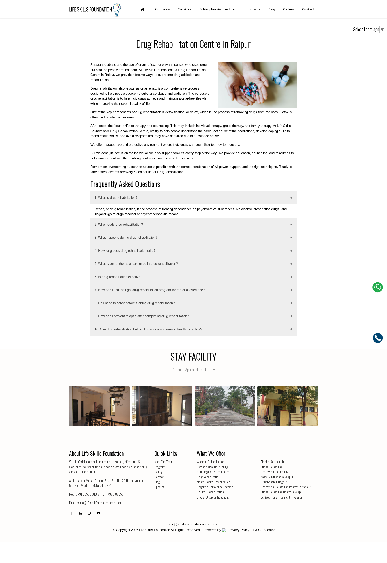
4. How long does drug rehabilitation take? (125, 251)
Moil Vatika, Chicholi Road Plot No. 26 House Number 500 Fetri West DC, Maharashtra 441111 (106, 483)
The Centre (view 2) (287, 402)
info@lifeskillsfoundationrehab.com (100, 502)
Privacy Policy (238, 530)
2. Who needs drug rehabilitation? (119, 224)
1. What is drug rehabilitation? (116, 197)
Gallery (288, 9)
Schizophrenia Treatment (218, 9)
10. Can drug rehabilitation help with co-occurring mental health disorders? (148, 329)
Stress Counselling (271, 466)
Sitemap (269, 530)
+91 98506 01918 (89, 494)
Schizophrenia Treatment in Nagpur (281, 496)
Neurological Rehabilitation (213, 471)
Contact (308, 9)
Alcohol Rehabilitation (274, 461)
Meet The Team (163, 461)
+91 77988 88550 (113, 494)
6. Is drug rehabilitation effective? (118, 277)
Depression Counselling (274, 471)
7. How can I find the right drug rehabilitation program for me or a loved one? (150, 290)
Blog (271, 9)
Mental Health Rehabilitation (213, 481)
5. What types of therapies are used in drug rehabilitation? (136, 263)
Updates (159, 486)
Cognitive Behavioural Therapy (215, 486)
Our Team (162, 9)
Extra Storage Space (162, 402)
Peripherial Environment (225, 402)
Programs (252, 9)
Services (184, 9)
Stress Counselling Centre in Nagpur (282, 491)
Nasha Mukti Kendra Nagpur (277, 476)
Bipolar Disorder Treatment (213, 496)
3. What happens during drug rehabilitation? (126, 237)
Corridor (99, 402)
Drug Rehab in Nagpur (274, 481)
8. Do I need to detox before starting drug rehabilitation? (135, 303)
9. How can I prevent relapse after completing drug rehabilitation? (142, 316)
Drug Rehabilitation (208, 476)
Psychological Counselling (212, 466)
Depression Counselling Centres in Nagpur (285, 486)
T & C (256, 530)
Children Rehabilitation (210, 491)
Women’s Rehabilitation (210, 461)
